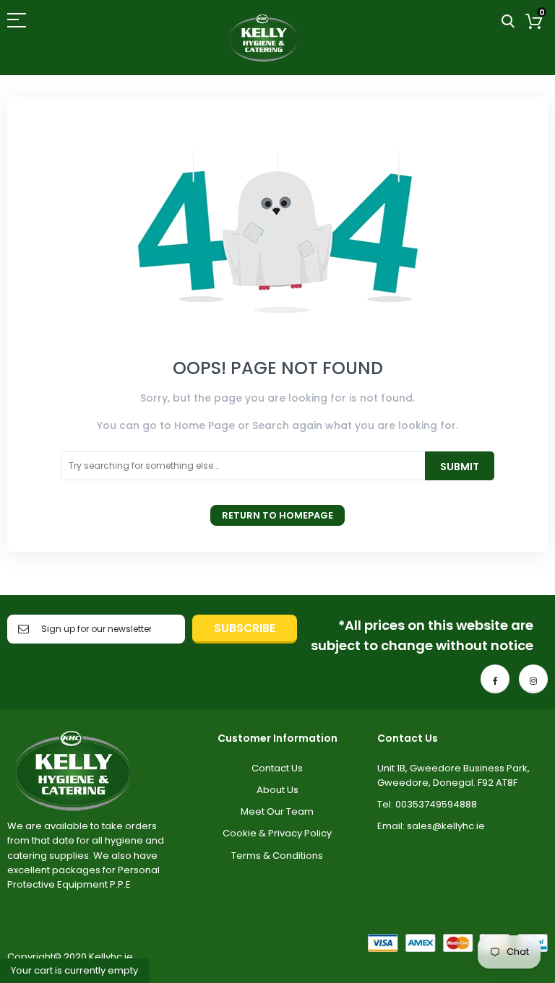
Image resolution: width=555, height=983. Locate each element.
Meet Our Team (277, 811)
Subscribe (244, 628)
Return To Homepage (277, 515)
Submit (459, 466)
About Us (277, 790)
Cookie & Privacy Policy (277, 833)
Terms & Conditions (277, 855)
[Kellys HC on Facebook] (495, 678)
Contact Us (277, 768)
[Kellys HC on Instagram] (533, 678)
